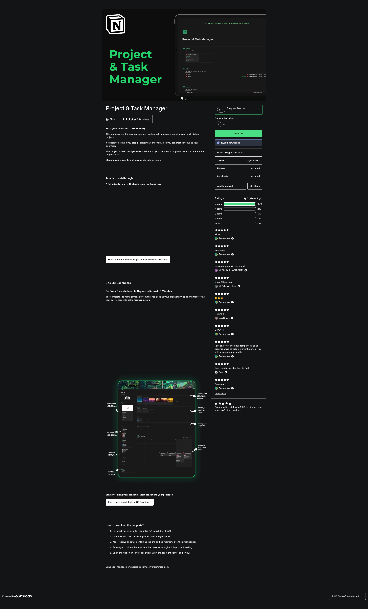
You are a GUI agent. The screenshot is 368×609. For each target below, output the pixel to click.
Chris (112, 119)
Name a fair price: (224, 118)
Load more (220, 393)
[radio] (238, 109)
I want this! (238, 133)
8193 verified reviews (251, 407)
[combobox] (230, 186)
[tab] (182, 98)
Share (257, 186)
